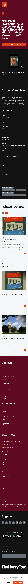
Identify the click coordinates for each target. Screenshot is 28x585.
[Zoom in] (15, 67)
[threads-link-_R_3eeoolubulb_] (10, 522)
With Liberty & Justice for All (18, 145)
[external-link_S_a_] (14, 444)
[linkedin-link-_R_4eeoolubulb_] (13, 522)
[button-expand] (24, 273)
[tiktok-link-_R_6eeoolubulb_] (20, 522)
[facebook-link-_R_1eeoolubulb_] (3, 522)
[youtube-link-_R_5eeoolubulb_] (17, 522)
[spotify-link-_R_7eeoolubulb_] (24, 522)
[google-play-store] (18, 536)
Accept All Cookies (18, 582)
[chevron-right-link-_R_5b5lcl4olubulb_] (25, 253)
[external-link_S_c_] (14, 447)
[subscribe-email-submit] (24, 556)
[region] (14, 579)
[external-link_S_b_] (14, 446)
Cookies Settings (8, 582)
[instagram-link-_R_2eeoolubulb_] (6, 522)
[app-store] (7, 536)
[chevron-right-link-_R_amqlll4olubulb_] (25, 306)
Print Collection (5, 139)
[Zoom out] (18, 67)
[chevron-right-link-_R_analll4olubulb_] (25, 350)
